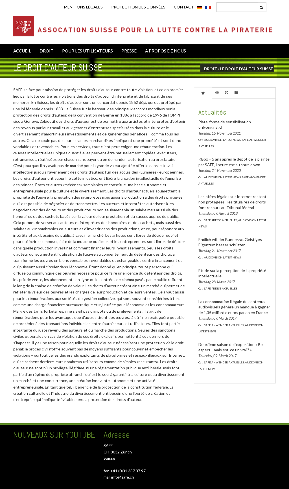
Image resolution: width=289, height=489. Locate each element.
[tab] (203, 93)
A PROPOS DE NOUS (165, 50)
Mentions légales (83, 7)
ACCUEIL (22, 50)
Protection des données (138, 7)
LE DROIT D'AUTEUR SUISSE (246, 68)
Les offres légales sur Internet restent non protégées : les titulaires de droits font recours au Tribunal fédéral (232, 202)
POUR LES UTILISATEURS (87, 50)
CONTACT (184, 7)
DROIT (47, 50)
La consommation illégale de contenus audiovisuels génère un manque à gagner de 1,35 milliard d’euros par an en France (234, 307)
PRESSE (129, 50)
